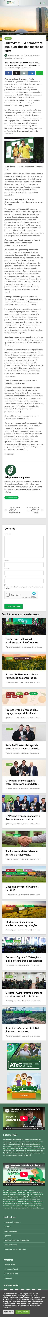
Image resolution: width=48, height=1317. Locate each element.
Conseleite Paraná (11, 1274)
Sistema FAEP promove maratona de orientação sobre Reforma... (24, 994)
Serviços (17, 835)
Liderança (18, 623)
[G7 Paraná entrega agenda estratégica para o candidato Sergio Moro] (24, 768)
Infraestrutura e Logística (22, 658)
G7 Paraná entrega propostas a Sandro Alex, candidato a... (23, 817)
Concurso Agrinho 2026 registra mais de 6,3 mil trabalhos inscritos (24, 959)
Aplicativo (8, 1236)
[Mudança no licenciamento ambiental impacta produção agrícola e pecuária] (24, 909)
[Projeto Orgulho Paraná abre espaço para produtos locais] (24, 697)
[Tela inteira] (42, 1128)
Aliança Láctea (9, 1265)
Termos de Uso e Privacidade (15, 1249)
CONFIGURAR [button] (8, 1312)
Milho (15, 696)
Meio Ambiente (22, 873)
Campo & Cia (28, 870)
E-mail (6, 568)
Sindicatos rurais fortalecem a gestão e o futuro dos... (22, 853)
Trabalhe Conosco (11, 1245)
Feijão (8, 696)
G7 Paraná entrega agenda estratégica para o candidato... (22, 782)
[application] (24, 1118)
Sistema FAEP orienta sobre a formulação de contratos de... (22, 676)
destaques (9, 454)
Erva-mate (34, 693)
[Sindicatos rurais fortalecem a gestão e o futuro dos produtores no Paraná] (24, 839)
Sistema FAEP (37, 1142)
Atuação (8, 38)
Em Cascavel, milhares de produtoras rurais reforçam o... (22, 641)
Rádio (8, 876)
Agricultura (10, 693)
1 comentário (27, 647)
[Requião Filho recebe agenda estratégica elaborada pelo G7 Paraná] (24, 733)
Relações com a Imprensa (16, 55)
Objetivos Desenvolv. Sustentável (16, 1240)
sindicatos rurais (29, 1148)
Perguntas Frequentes (12, 1222)
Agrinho (9, 941)
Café (26, 693)
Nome (6, 560)
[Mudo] (38, 1128)
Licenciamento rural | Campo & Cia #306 (22, 888)
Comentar (9, 58)
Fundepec (8, 1278)
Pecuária (31, 873)
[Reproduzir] (6, 1128)
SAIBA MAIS (7, 1308)
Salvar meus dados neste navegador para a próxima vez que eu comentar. (23, 587)
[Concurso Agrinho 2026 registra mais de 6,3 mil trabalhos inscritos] (24, 945)
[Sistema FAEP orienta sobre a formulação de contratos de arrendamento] (24, 662)
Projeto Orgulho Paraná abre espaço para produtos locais (22, 711)
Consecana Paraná (11, 1269)
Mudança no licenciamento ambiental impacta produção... (22, 924)
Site (5, 577)
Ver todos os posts (11, 497)
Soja (21, 696)
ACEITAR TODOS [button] (22, 1312)
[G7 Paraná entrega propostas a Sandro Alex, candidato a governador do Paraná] (24, 803)
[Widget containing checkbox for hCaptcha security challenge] (21, 595)
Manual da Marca (10, 1231)
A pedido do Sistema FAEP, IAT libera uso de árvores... (22, 1030)
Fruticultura (11, 873)
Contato (7, 1227)
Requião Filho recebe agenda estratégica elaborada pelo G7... (23, 747)
